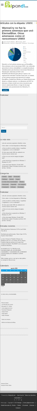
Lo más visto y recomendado (9, 181)
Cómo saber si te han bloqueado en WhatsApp (14, 145)
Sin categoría (21, 184)
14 (17, 277)
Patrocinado (5, 184)
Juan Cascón (20, 395)
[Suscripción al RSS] (36, 23)
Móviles (22, 181)
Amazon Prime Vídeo (6, 385)
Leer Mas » (5, 90)
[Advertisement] (14, 108)
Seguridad (18, 43)
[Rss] (14, 400)
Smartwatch (5, 187)
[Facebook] (16, 400)
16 (25, 277)
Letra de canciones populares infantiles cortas (14, 143)
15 (21, 277)
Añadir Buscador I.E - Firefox (8, 405)
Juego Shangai (5, 315)
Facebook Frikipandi (6, 310)
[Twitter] (19, 400)
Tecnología (31, 43)
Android (4, 176)
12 (10, 277)
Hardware (4, 179)
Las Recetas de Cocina (7, 304)
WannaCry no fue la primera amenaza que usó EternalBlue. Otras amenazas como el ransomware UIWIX (17, 33)
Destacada (6, 43)
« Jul (2, 286)
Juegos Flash (5, 311)
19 (10, 279)
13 (14, 277)
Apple (10, 176)
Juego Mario (5, 313)
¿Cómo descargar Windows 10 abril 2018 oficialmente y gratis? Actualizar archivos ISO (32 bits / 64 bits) (14, 166)
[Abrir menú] (2, 4)
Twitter (19, 405)
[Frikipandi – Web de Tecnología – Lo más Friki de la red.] (18, 4)
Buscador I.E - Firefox (7, 306)
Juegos (18, 179)
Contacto (18, 408)
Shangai (19, 402)
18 (6, 279)
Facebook (25, 405)
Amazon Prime (4, 383)
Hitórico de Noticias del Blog (8, 322)
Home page (4, 402)
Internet (12, 43)
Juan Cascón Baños (9, 41)
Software (24, 43)
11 (6, 277)
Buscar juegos (5, 302)
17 (3, 279)
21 (17, 279)
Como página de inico (7, 308)
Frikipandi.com (11, 395)
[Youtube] (21, 400)
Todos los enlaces (6, 319)
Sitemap (32, 405)
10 (3, 277)
